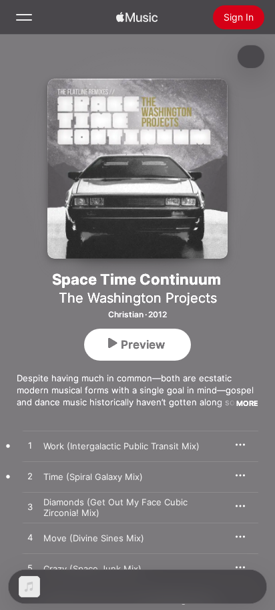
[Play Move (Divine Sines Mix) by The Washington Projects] (30, 538)
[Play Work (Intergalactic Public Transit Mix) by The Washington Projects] (30, 446)
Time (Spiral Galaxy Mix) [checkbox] (93, 476)
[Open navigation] (24, 17)
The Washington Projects (138, 298)
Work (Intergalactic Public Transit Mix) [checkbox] (121, 446)
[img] (137, 17)
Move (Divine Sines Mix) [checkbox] (93, 538)
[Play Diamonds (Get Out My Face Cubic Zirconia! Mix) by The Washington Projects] (30, 507)
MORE (247, 403)
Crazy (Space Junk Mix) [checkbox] (92, 568)
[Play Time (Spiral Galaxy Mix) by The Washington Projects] (30, 477)
